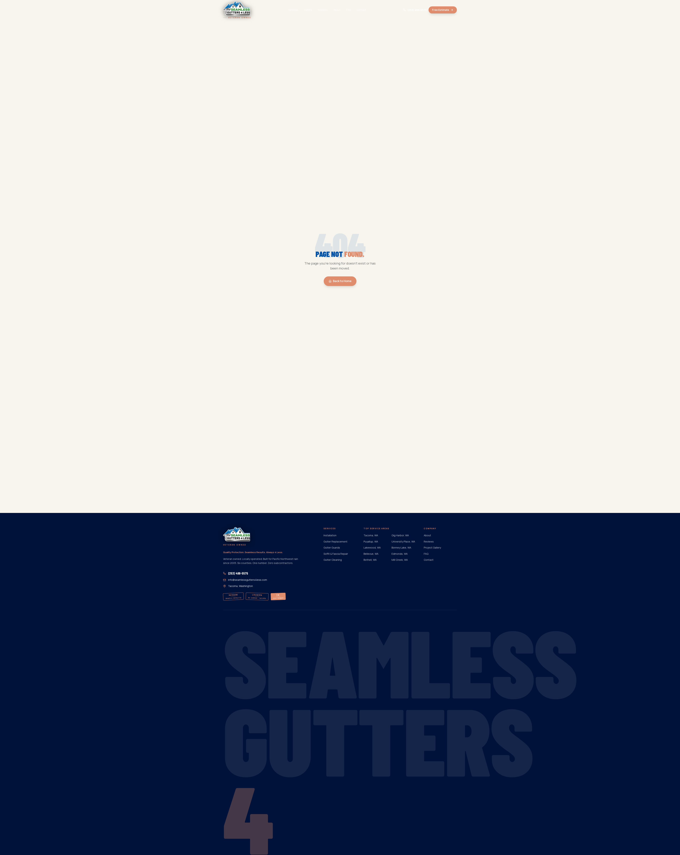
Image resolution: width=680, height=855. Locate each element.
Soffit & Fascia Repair (336, 553)
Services (293, 10)
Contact (361, 10)
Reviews (323, 10)
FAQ (348, 10)
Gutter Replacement (335, 541)
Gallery (308, 10)
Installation (330, 535)
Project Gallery (432, 547)
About (337, 10)
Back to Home (342, 281)
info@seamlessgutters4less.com (247, 579)
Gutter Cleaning (333, 559)
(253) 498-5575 (417, 10)
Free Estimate (440, 10)
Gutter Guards (332, 547)
